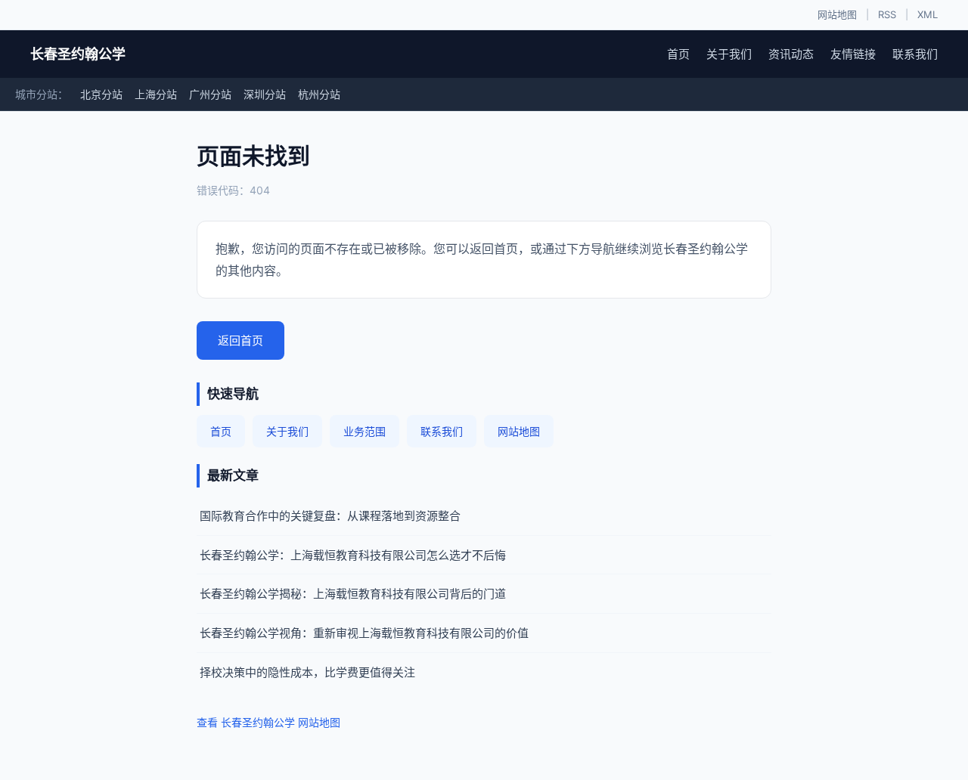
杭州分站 (319, 94)
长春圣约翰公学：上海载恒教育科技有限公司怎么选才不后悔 (353, 555)
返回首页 (240, 340)
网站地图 (837, 14)
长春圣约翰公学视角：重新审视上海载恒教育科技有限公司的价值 (364, 633)
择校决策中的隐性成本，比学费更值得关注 (307, 672)
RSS (887, 14)
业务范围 (364, 431)
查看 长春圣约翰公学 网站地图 (268, 722)
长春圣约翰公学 (78, 54)
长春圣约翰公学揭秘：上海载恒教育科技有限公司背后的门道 (353, 594)
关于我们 (729, 54)
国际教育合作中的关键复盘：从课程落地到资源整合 (330, 516)
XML (927, 14)
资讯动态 (791, 54)
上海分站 (156, 94)
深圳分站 (265, 94)
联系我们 (915, 54)
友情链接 (853, 54)
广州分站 (210, 94)
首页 (678, 54)
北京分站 (101, 94)
